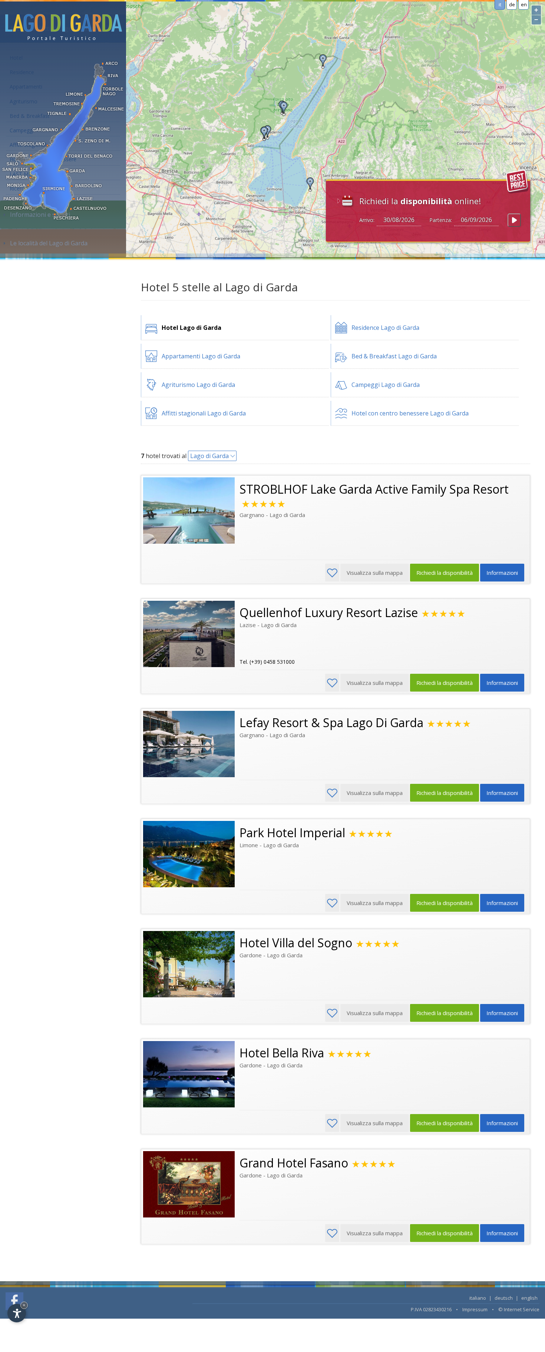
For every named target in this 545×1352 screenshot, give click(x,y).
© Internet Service (518, 1309)
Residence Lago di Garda (385, 328)
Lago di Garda (209, 456)
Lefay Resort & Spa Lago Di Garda (331, 722)
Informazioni (502, 572)
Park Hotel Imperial (292, 833)
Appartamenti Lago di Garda (201, 356)
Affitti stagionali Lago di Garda (204, 413)
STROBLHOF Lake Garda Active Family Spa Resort (374, 489)
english (529, 1298)
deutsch (504, 1298)
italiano (477, 1298)
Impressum (475, 1309)
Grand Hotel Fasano (294, 1163)
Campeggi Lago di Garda (385, 385)
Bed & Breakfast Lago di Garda (394, 356)
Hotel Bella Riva (282, 1053)
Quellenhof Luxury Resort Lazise (329, 612)
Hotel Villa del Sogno (296, 943)
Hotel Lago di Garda (191, 328)
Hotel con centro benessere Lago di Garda (410, 413)
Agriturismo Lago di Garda (198, 385)
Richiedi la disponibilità (444, 572)
